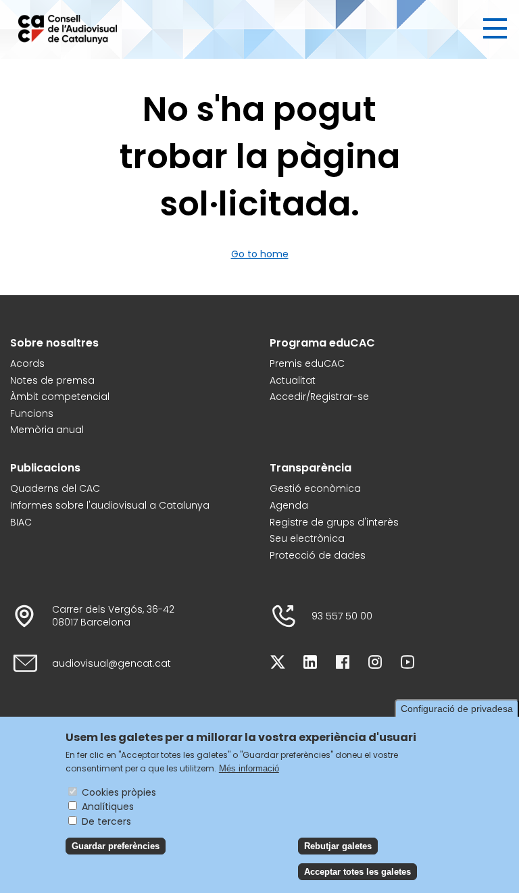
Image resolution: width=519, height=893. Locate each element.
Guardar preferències (115, 846)
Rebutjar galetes (338, 846)
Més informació (249, 768)
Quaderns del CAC (55, 488)
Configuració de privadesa (457, 708)
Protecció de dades (318, 555)
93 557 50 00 (342, 616)
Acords (27, 363)
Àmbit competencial (59, 396)
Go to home (260, 254)
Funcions (31, 413)
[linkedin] (310, 664)
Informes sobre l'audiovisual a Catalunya (109, 505)
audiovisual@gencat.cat (111, 663)
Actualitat (293, 380)
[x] (278, 664)
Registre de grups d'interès (334, 522)
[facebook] (343, 664)
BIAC (21, 522)
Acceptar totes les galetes (357, 872)
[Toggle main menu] (495, 28)
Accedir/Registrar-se (319, 396)
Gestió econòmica (315, 488)
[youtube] (407, 664)
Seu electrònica (307, 538)
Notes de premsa (52, 380)
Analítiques (108, 806)
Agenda (289, 505)
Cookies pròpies (119, 792)
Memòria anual (47, 430)
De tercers (106, 821)
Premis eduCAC (307, 363)
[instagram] (375, 664)
